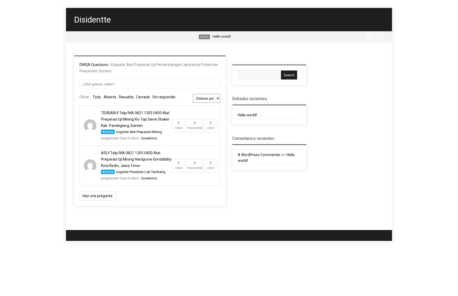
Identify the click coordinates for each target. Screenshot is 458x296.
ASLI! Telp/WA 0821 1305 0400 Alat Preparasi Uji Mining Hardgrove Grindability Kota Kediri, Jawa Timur (136, 159)
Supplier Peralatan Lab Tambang (140, 172)
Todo (97, 97)
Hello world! (247, 115)
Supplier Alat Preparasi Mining (139, 132)
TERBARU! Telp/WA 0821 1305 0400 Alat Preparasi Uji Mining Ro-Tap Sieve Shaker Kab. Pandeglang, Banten (135, 119)
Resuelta (126, 97)
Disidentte (92, 20)
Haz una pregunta (97, 196)
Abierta (110, 97)
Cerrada (143, 97)
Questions (149, 138)
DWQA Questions (94, 65)
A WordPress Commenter (259, 155)
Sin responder (164, 97)
